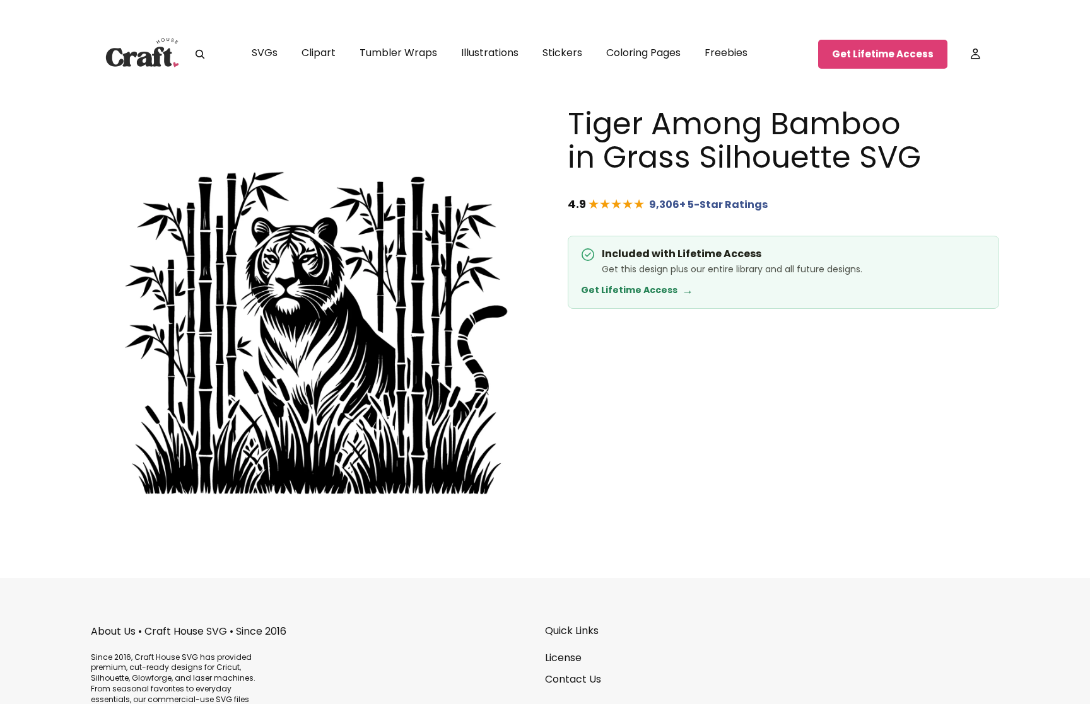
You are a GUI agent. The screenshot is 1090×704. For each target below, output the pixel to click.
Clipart (319, 52)
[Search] (200, 54)
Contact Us (573, 679)
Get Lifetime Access (883, 54)
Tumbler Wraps (398, 52)
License (563, 657)
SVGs (265, 52)
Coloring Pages (643, 52)
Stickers (562, 52)
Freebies (726, 52)
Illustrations (490, 52)
